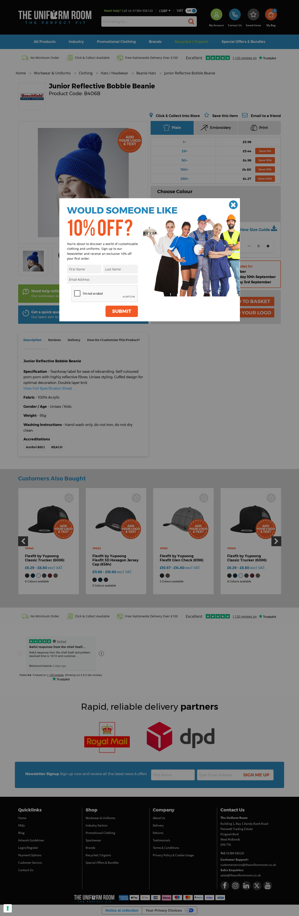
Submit (121, 311)
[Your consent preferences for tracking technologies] (8, 908)
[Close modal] (233, 204)
